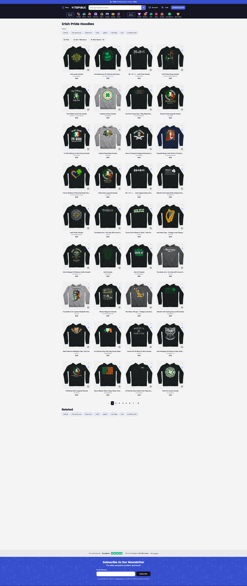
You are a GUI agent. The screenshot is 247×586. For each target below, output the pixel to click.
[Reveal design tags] (88, 70)
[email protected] (108, 76)
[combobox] (115, 7)
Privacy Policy (119, 578)
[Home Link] (78, 7)
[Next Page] (138, 403)
